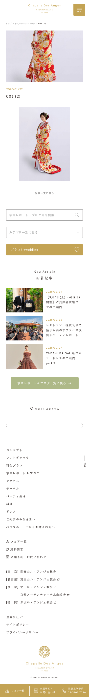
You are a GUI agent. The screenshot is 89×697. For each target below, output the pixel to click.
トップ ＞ (10, 24)
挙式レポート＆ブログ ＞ (26, 24)
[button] (6, 425)
